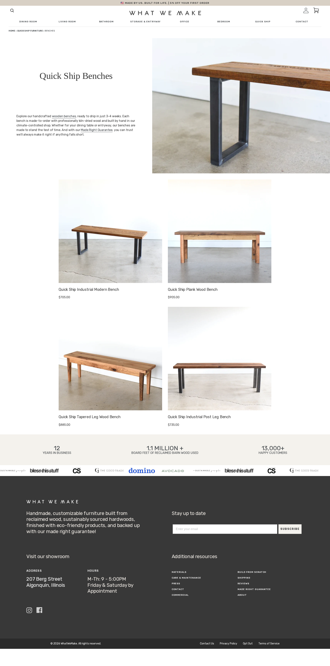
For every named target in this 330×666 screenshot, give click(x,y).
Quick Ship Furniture (30, 31)
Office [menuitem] (184, 21)
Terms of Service (269, 643)
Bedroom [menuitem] (223, 21)
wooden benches (64, 116)
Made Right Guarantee (96, 130)
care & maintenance (186, 577)
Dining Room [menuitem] (28, 21)
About (242, 595)
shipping (244, 577)
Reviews (243, 583)
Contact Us (207, 643)
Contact (178, 589)
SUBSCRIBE (290, 529)
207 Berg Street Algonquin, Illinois (45, 582)
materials (179, 572)
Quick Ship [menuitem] (262, 21)
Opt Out (248, 643)
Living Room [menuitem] (67, 21)
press (176, 583)
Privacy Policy (228, 643)
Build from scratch (252, 572)
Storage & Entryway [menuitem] (145, 21)
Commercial (180, 595)
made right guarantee (254, 589)
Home (12, 31)
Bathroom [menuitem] (106, 21)
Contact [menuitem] (302, 21)
